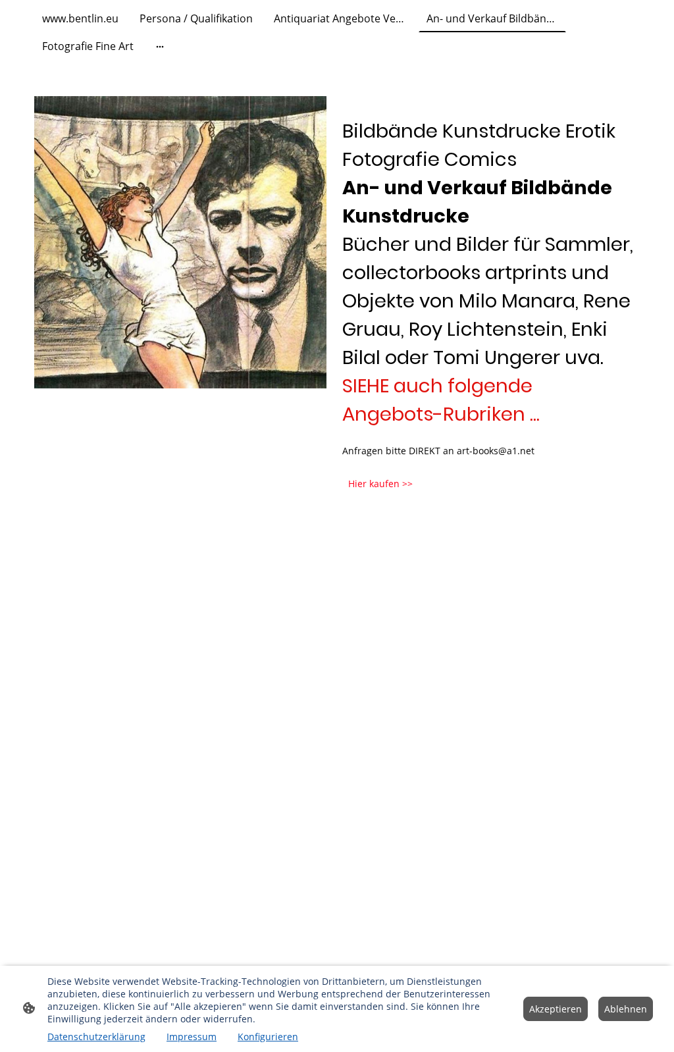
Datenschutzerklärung (96, 1036)
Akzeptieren (555, 1009)
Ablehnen (625, 1009)
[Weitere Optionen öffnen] (160, 46)
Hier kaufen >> (380, 483)
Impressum (192, 1036)
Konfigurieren (268, 1036)
